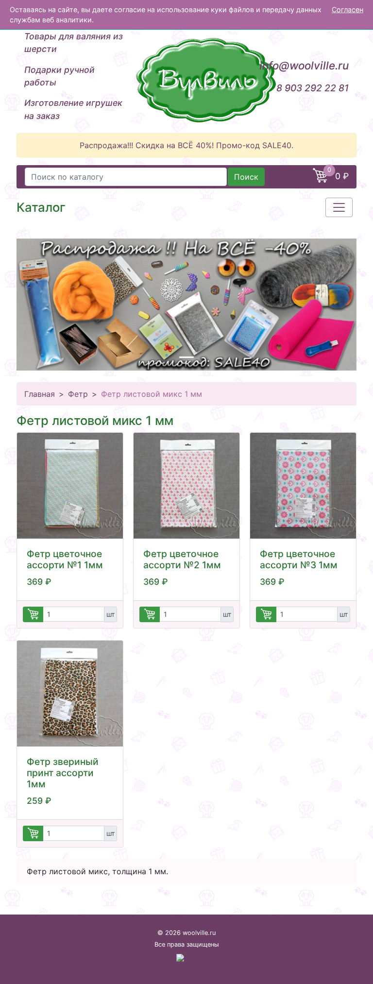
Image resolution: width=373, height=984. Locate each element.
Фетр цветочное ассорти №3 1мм (299, 559)
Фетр (78, 394)
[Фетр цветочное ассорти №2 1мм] (186, 486)
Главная (39, 394)
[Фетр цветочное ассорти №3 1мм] (303, 486)
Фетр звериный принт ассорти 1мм (63, 773)
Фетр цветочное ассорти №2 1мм (182, 559)
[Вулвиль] (186, 80)
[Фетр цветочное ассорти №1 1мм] (70, 486)
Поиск (246, 177)
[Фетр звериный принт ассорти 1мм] (70, 693)
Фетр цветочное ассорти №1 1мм (65, 559)
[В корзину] (33, 614)
